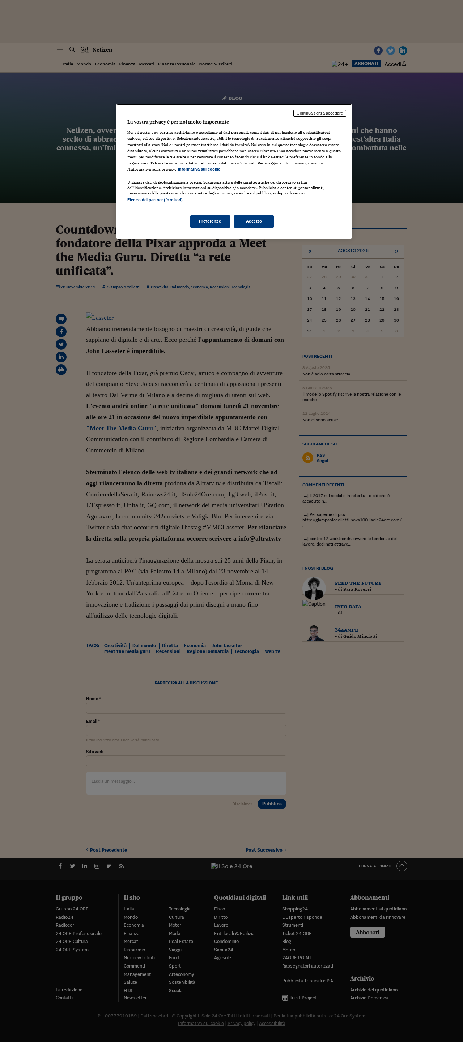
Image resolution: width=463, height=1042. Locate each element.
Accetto (254, 221)
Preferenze (210, 221)
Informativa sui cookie (199, 169)
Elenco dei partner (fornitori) (155, 200)
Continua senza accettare (320, 113)
